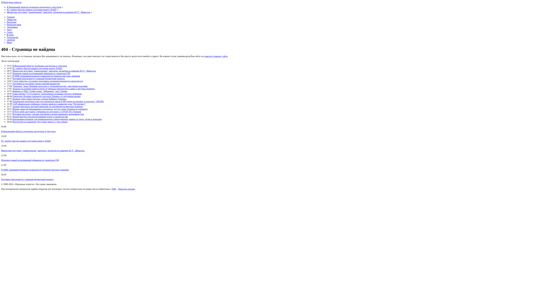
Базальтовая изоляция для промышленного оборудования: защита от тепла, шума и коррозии (57, 119)
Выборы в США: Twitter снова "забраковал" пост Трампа (39, 91)
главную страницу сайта (216, 56)
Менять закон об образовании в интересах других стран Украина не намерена (50, 109)
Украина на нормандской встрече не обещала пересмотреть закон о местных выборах (53, 89)
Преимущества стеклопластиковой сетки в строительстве (40, 117)
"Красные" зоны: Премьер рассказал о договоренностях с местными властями (50, 86)
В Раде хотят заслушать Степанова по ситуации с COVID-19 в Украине (46, 111)
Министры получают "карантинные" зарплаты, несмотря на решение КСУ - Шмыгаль (48, 12)
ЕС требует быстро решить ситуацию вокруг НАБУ (32, 9)
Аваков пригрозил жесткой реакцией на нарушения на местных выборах (47, 106)
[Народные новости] (11, 2)
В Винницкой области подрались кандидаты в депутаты (34, 7)
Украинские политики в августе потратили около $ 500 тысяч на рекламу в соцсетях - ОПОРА (58, 101)
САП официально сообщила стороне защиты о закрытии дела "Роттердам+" (49, 104)
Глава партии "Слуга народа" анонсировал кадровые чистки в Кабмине (47, 94)
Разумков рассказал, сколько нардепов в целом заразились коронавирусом (48, 114)
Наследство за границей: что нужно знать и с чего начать (40, 122)
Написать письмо (126, 189)
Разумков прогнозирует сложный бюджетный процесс (38, 78)
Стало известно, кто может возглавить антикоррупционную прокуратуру (47, 81)
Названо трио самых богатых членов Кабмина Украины (39, 99)
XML (113, 189)
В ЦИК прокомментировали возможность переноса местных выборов (46, 76)
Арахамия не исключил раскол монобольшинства (36, 83)
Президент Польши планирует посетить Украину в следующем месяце (46, 96)
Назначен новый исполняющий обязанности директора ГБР (41, 73)
